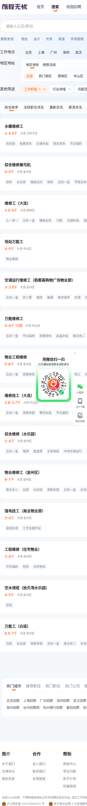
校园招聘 (73, 7)
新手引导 (69, 779)
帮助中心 (69, 764)
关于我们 (8, 764)
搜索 (55, 7)
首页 (40, 7)
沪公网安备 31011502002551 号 (26, 804)
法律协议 (8, 771)
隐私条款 (8, 779)
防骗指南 (69, 786)
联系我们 (38, 771)
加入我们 (38, 764)
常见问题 (69, 771)
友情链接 (38, 779)
